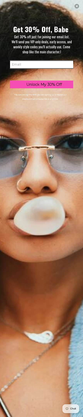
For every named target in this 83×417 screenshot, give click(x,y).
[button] (77, 6)
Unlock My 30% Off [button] (44, 84)
